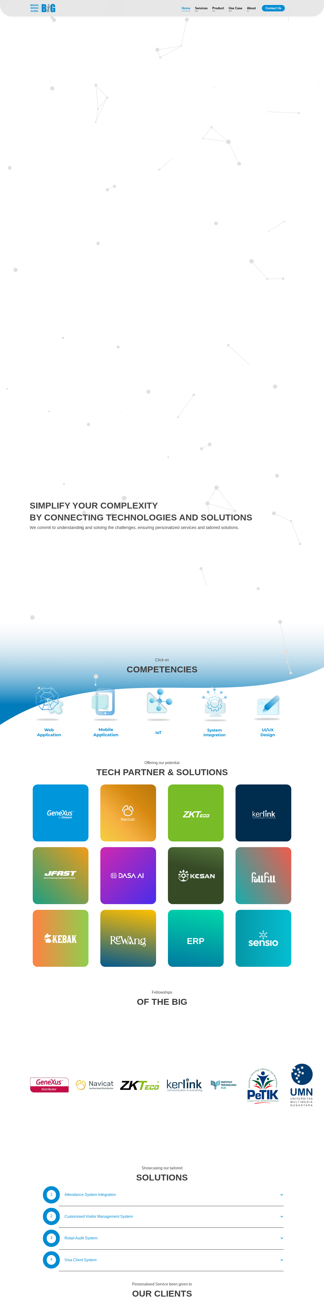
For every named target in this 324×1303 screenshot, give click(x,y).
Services (201, 8)
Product (218, 8)
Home (186, 8)
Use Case (235, 8)
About (251, 8)
